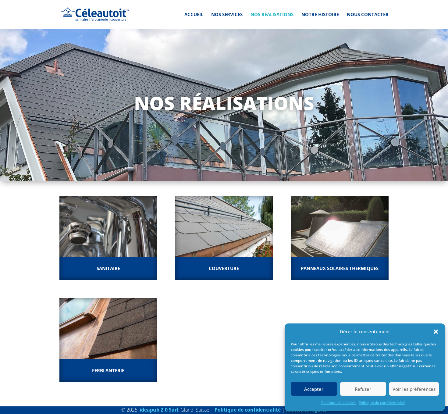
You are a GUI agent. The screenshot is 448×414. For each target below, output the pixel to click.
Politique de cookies (338, 402)
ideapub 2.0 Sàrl (159, 409)
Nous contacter (368, 14)
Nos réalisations (272, 14)
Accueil (193, 14)
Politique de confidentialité (382, 402)
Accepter (313, 389)
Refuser (363, 389)
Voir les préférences (414, 389)
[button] (436, 332)
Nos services (227, 14)
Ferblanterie (108, 370)
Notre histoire (320, 14)
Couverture (224, 268)
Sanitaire (108, 268)
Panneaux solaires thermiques (340, 268)
